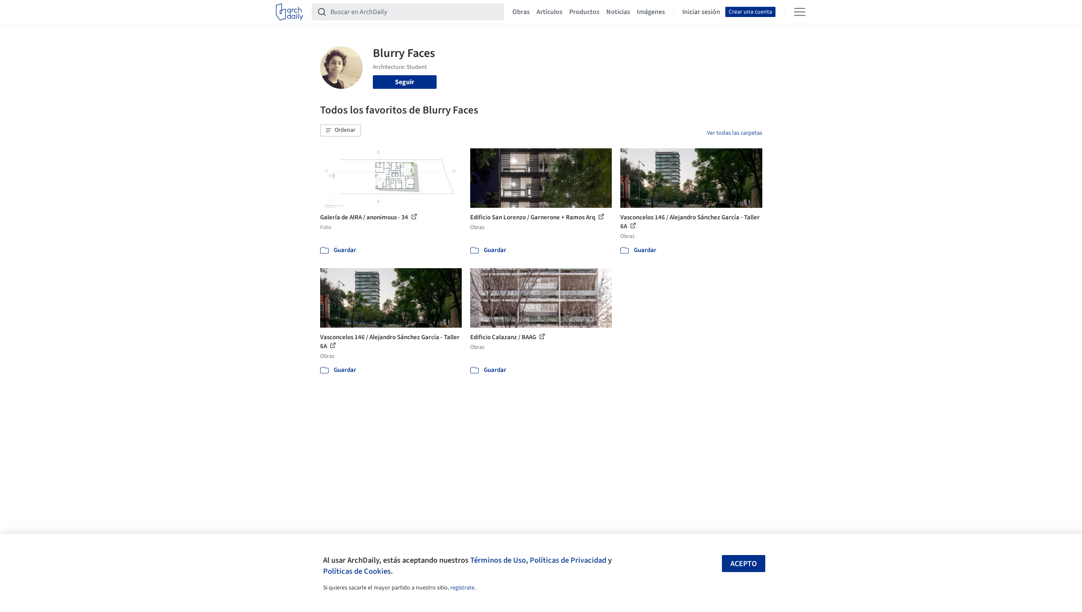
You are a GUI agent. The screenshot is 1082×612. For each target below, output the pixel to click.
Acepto (743, 563)
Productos (584, 12)
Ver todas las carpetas (734, 133)
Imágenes (651, 12)
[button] (340, 130)
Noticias (618, 12)
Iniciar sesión (701, 12)
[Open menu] (800, 12)
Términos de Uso (498, 560)
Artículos (549, 12)
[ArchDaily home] (289, 11)
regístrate (462, 588)
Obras (521, 12)
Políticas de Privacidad (568, 560)
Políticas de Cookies (357, 571)
